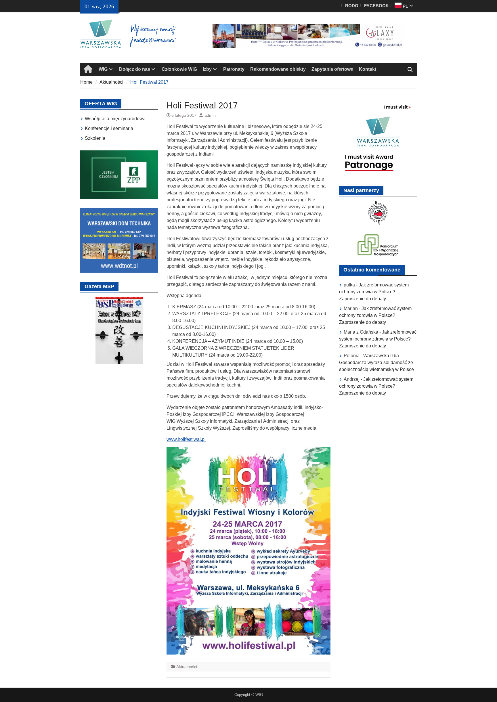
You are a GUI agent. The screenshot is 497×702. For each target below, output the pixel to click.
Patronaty (233, 69)
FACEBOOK (376, 5)
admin (210, 115)
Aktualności (186, 666)
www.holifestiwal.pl (186, 439)
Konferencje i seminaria (109, 128)
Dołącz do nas (134, 69)
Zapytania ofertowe (332, 69)
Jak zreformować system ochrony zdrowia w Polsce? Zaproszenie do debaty (374, 291)
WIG (103, 69)
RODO (351, 5)
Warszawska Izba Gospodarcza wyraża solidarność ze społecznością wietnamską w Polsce (376, 362)
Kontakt (367, 69)
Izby (207, 69)
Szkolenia (95, 138)
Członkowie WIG (179, 69)
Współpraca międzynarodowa (115, 118)
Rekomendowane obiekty (278, 69)
